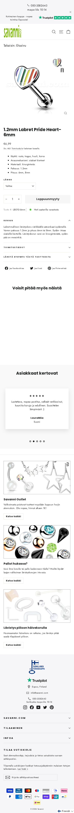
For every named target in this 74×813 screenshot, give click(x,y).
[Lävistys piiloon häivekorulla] (37, 606)
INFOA (8, 738)
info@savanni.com (39, 692)
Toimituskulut (17, 148)
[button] (65, 811)
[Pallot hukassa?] (37, 542)
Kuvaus (8, 220)
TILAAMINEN (13, 728)
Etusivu (21, 45)
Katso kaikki (13, 516)
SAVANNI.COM (15, 718)
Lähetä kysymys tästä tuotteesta (27, 257)
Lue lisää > (23, 769)
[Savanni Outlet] (37, 477)
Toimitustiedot (14, 247)
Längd (8, 180)
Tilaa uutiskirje (18, 749)
